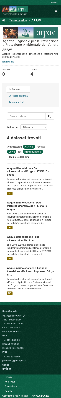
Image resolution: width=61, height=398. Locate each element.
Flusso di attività (19, 95)
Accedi (54, 2)
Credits (8, 391)
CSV (9, 193)
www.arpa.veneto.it (11, 331)
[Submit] (50, 116)
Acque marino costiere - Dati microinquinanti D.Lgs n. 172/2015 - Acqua (28, 206)
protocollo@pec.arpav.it (14, 360)
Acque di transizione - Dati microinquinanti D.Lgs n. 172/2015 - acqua (28, 171)
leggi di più (8, 61)
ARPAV (36, 20)
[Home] (3, 20)
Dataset (15, 89)
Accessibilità (11, 386)
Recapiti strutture (10, 343)
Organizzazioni (18, 20)
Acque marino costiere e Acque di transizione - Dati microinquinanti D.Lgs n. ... (30, 271)
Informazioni (17, 102)
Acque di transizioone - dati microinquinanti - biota (23, 238)
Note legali (10, 381)
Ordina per (12, 127)
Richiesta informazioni (13, 347)
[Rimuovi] (32, 147)
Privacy (8, 376)
